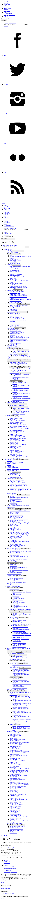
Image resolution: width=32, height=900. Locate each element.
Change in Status (13, 279)
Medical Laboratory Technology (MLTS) (19, 783)
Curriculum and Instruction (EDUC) (18, 424)
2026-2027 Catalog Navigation (7, 238)
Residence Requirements (15, 343)
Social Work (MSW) (14, 401)
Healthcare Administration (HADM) (18, 775)
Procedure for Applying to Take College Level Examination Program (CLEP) (20, 535)
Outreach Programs (14, 580)
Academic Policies (11, 312)
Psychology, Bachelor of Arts (19, 643)
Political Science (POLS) (15, 802)
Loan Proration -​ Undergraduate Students (19, 488)
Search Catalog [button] (9, 245)
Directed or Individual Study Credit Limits (19, 337)
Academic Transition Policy (16, 515)
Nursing (11, 409)
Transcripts (12, 560)
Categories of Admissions (16, 271)
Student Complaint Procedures (14, 574)
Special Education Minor (18, 686)
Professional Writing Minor (19, 602)
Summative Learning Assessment (17, 332)
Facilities (9, 465)
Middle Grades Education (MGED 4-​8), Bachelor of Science (22, 684)
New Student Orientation (15, 477)
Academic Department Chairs (16, 829)
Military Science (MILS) (15, 787)
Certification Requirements (16, 517)
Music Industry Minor (18, 600)
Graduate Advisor (14, 288)
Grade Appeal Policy (14, 525)
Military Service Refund (15, 306)
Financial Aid (7, 213)
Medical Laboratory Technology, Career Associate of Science (22, 713)
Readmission (13, 272)
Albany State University (12, 252)
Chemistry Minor (17, 621)
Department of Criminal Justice (17, 653)
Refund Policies (13, 307)
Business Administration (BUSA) (17, 420)
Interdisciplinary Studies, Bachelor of (21, 629)
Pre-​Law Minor (16, 640)
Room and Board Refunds (16, 501)
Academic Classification (15, 549)
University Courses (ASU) (16, 818)
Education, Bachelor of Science (20, 680)
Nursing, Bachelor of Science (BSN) (21, 727)
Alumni (5, 12)
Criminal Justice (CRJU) (15, 423)
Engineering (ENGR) (15, 758)
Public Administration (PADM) (17, 451)
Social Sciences (13, 354)
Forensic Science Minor (18, 622)
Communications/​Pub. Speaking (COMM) (19, 742)
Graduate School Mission (15, 260)
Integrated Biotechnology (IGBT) (17, 436)
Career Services (13, 566)
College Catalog (7, 8)
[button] (3, 203)
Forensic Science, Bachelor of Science (22, 624)
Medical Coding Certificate (19, 711)
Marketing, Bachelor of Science (20, 671)
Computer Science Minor (18, 613)
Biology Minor (16, 618)
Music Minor (16, 601)
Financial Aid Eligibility (15, 293)
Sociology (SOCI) (14, 811)
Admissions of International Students (18, 287)
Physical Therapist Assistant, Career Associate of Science (21, 717)
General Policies (10, 328)
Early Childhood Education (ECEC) (18, 426)
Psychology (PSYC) (14, 450)
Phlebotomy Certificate (18, 715)
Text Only (6, 16)
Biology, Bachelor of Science (19, 620)
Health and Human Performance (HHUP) (19, 768)
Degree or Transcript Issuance (17, 336)
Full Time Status (13, 284)
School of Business (14, 373)
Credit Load (12, 335)
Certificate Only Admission (16, 274)
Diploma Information (14, 555)
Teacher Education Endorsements (20, 400)
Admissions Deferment (15, 275)
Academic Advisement (15, 313)
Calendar (6, 860)
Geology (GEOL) (14, 767)
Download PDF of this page (7, 893)
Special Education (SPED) (16, 455)
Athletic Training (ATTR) (16, 418)
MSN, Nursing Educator (18, 412)
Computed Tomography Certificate (21, 696)
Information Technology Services (11, 220)
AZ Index (6, 3)
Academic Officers (14, 827)
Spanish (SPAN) (13, 812)
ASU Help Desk (7, 870)
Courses (8, 415)
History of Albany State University (15, 462)
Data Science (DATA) (15, 748)
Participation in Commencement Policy (19, 532)
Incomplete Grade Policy (15, 529)
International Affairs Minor (19, 631)
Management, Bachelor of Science (21, 670)
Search (5, 24)
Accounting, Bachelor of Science (20, 669)
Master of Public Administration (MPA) (22, 369)
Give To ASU (7, 861)
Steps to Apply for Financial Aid (17, 294)
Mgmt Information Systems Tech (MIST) (19, 784)
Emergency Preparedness (9, 15)
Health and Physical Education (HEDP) (19, 770)
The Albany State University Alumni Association (18, 469)
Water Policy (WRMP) (15, 458)
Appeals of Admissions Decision (17, 276)
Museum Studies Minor (18, 598)
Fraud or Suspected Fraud (16, 302)
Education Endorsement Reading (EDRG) (19, 428)
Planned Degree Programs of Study (18, 318)
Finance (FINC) (13, 434)
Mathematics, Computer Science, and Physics (20, 609)
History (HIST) (13, 776)
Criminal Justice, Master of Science (18, 362)
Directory (6, 865)
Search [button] (10, 23)
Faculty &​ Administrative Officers (14, 823)
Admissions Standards (15, 473)
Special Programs (11, 575)
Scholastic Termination (15, 324)
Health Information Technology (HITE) (19, 771)
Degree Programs (11, 345)
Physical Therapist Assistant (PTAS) (18, 799)
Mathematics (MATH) (15, 443)
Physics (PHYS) (13, 448)
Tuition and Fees (13, 310)
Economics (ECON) (14, 427)
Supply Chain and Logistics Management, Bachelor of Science (21, 674)
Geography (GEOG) (14, 766)
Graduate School (13, 262)
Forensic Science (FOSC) (16, 435)
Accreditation (7, 863)
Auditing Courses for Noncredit (17, 516)
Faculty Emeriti (13, 833)
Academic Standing (14, 512)
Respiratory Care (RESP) (15, 806)
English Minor (16, 597)
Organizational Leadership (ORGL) (18, 794)
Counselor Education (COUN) (17, 422)
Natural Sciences (13, 350)
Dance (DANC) (13, 747)
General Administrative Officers (17, 826)
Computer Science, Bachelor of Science (22, 614)
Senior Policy (13, 278)
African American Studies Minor (20, 627)
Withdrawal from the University (17, 326)
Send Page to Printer (5, 888)
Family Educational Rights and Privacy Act (20, 340)
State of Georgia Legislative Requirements (19, 541)
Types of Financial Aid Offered (17, 291)
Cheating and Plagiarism (15, 331)
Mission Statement (14, 259)
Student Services (13, 344)
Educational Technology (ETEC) (17, 431)
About (5, 209)
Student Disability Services (16, 572)
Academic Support (14, 513)
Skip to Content (7, 1)
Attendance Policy (14, 329)
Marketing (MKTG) (14, 442)
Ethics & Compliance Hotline (10, 872)
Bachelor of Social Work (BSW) (20, 662)
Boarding (12, 496)
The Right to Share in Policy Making (18, 559)
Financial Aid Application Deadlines (18, 295)
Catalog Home (7, 4)
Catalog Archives (8, 249)
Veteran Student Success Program (17, 545)
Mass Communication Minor (19, 632)
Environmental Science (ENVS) (17, 760)
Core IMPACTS (10, 583)
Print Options (4, 835)
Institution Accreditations (12, 467)
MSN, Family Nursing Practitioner (21, 411)
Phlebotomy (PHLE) (14, 796)
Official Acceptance (14, 270)
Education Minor (16, 678)
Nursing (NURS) (14, 447)
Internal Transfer (13, 531)
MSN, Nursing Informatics (19, 414)
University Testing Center (16, 544)
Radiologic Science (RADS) (16, 804)
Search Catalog (4, 246)
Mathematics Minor (17, 616)
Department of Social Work (16, 659)
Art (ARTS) (12, 736)
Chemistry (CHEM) (14, 740)
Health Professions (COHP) (16, 772)
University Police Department (13, 470)
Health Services (13, 568)
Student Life (6, 214)
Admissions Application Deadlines (18, 286)
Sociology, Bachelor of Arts (19, 647)
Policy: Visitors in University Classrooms (19, 533)
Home (5, 205)
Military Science (13, 663)
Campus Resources (11, 463)
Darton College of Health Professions (15, 402)
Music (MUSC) (13, 788)
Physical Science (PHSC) (16, 798)
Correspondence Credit (15, 333)
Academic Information (12, 548)
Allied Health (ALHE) (15, 734)
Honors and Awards (14, 528)
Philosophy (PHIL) (14, 795)
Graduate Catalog (8, 233)
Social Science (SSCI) (15, 452)
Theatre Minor (16, 605)
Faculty (11, 831)
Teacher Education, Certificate (20, 688)
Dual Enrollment (13, 474)
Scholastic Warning (14, 325)
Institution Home (7, 5)
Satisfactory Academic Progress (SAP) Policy (20, 299)
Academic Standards (14, 314)
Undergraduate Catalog (9, 459)
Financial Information (12, 303)
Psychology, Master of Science (20, 355)
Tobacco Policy (10, 466)
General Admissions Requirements (18, 475)
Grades (11, 341)
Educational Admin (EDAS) (16, 430)
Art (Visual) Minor (17, 594)
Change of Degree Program (16, 283)
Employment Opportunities (10, 868)
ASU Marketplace (8, 13)
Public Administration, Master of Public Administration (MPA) (19, 364)
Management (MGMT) (15, 439)
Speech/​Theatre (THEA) (15, 815)
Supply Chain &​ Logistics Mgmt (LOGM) (19, 456)
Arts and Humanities (14, 589)
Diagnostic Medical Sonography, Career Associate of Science (22, 701)
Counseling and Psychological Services (19, 567)
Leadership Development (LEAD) (18, 438)
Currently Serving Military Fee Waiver (19, 305)
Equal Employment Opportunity (11, 866)
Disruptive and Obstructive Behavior (18, 339)
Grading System (13, 316)
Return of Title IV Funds (15, 301)
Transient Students (14, 543)
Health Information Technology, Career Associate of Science (22, 703)
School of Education (14, 379)
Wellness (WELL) (14, 819)
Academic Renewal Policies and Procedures (20, 511)
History (11, 255)
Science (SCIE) (13, 807)
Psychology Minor (17, 641)
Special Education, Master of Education (22, 398)
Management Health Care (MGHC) (18, 440)
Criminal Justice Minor (18, 656)
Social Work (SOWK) (15, 454)
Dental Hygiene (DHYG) (16, 750)
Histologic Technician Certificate (20, 707)
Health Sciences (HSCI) (15, 774)
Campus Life (13, 564)
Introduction (9, 461)
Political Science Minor (18, 637)
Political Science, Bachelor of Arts (21, 639)
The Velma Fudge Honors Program (18, 582)
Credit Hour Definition (15, 552)
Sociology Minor (16, 645)
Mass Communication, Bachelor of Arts (22, 633)
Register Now (7, 208)
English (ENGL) (13, 432)
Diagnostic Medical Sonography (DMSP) (19, 751)
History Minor (16, 628)
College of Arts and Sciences (13, 347)
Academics (6, 210)
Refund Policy (13, 500)
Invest (5, 216)
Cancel (2, 898)
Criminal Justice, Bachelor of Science (21, 657)
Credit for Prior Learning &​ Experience (19, 519)
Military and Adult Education (16, 578)
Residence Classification (15, 322)
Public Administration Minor (19, 644)
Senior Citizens (13, 309)
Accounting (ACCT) (14, 416)
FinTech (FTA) (13, 763)
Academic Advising (11, 493)
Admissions (6, 212)
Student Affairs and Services (13, 561)
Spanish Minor (16, 604)
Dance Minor (16, 596)
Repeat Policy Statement (15, 537)
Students (6, 9)
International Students (15, 576)
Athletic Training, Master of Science (21, 408)
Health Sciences (13, 695)
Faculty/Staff (7, 11)
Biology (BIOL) (13, 419)
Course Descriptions (11, 731)
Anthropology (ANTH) (15, 735)
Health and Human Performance (17, 405)
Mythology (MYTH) (14, 790)
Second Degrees (13, 540)
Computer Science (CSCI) (16, 744)
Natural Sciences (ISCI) (15, 446)
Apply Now (6, 207)
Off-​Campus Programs (15, 579)
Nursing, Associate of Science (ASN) (21, 726)
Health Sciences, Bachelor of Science (21, 705)
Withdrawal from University (16, 547)
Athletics (6, 217)
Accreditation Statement (15, 263)
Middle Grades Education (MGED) (18, 444)
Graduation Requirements (16, 317)
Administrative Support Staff (16, 830)
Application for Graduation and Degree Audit (20, 551)
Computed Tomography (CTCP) (17, 743)
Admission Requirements (15, 268)
